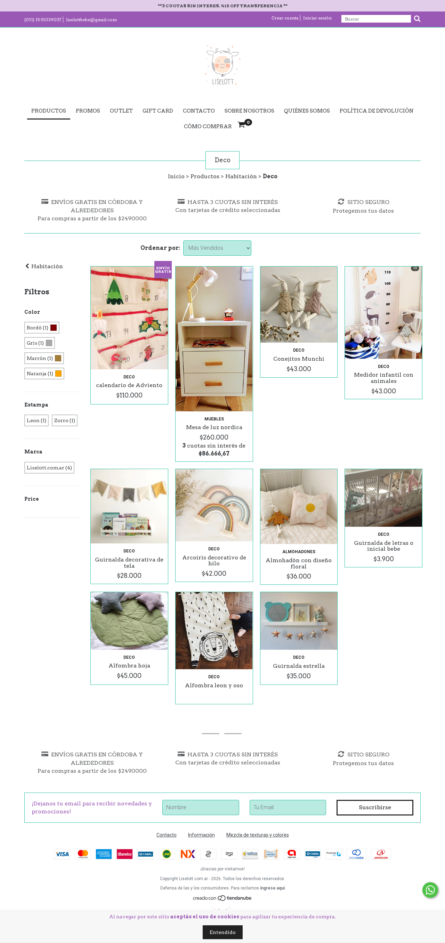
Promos (88, 111)
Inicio (176, 176)
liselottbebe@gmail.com (91, 19)
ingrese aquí (272, 888)
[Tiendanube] (222, 899)
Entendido (223, 932)
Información (201, 835)
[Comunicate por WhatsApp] (430, 890)
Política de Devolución (377, 111)
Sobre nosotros (249, 111)
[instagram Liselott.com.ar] (210, 724)
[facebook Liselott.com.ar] (233, 724)
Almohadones (298, 551)
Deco (129, 377)
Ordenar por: (160, 248)
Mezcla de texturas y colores (257, 835)
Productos (48, 111)
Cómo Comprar (208, 126)
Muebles (214, 419)
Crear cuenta (285, 17)
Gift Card (158, 111)
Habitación (241, 176)
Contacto (199, 111)
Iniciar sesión (317, 17)
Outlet (121, 111)
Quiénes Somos (307, 111)
